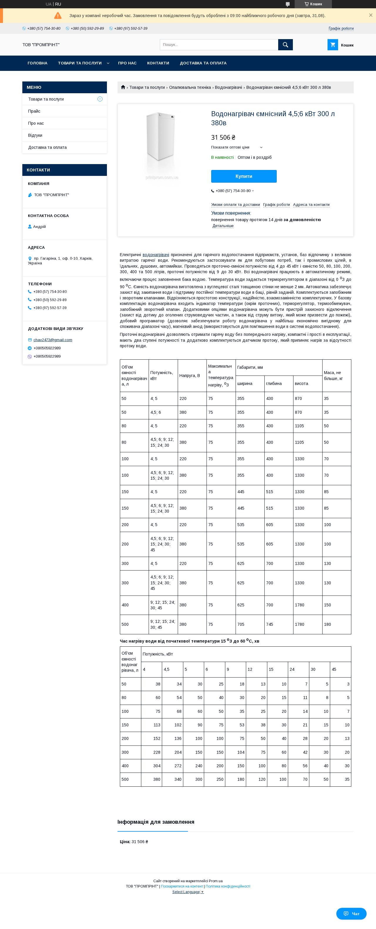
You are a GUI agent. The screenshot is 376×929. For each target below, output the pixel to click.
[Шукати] (285, 44)
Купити (244, 176)
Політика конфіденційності (228, 886)
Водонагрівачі (228, 87)
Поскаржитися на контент (182, 886)
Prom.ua (216, 881)
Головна (37, 63)
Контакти (158, 63)
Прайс (34, 111)
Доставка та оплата (203, 63)
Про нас (127, 63)
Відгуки (35, 135)
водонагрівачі (156, 254)
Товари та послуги (80, 63)
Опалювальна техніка (190, 87)
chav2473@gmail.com (52, 340)
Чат (356, 913)
